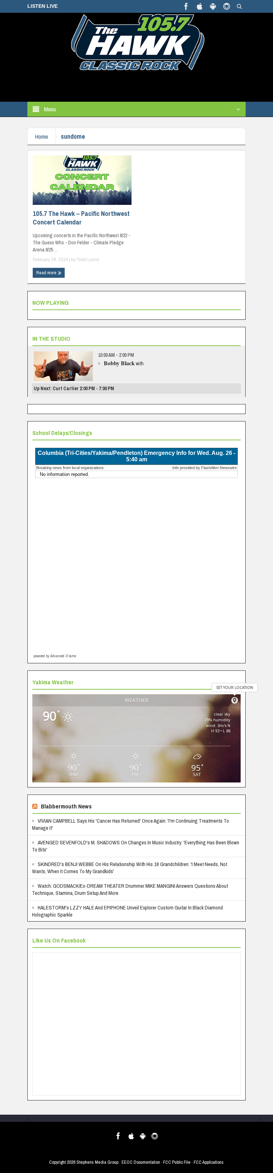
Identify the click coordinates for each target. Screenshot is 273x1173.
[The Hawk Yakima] (136, 41)
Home (41, 136)
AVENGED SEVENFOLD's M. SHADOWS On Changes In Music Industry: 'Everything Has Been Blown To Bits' (135, 846)
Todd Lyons (88, 259)
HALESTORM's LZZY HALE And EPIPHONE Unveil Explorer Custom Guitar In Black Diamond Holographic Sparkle (127, 911)
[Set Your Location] (234, 700)
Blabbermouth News (66, 806)
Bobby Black (119, 363)
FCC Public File (177, 1162)
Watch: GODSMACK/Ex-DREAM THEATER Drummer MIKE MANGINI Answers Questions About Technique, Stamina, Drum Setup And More (130, 889)
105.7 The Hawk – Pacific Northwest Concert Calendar (81, 217)
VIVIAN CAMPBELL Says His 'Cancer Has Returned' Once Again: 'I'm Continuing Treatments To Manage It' (130, 824)
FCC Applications (209, 1162)
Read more (47, 273)
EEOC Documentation (141, 1162)
